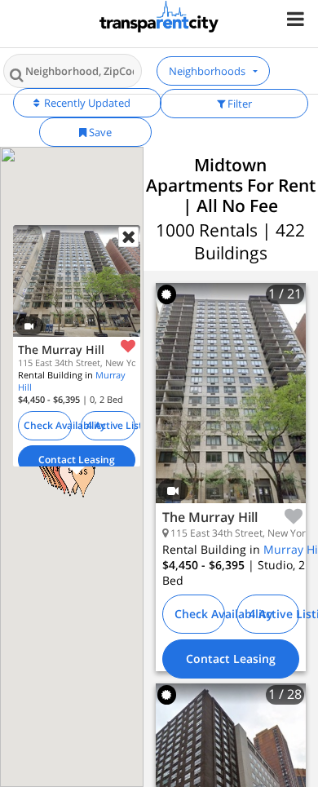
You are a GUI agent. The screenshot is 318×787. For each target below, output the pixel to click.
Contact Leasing (76, 459)
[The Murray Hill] (231, 405)
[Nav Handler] (297, 18)
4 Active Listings (110, 424)
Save (99, 132)
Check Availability (47, 424)
